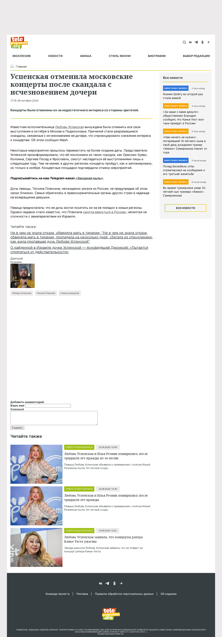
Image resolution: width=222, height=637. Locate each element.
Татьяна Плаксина (46, 293)
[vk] (190, 42)
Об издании (169, 593)
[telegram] (196, 42)
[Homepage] (20, 42)
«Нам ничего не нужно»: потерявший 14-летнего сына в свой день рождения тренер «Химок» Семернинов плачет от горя (185, 144)
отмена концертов (69, 293)
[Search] (184, 42)
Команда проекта (58, 593)
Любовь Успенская (69, 127)
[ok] (202, 42)
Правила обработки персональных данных (124, 593)
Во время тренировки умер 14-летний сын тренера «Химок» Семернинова (184, 191)
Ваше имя (17, 405)
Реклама (82, 593)
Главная (21, 66)
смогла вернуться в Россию (104, 212)
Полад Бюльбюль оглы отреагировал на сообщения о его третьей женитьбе (184, 170)
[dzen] (209, 42)
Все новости (185, 208)
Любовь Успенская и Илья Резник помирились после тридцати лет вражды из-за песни (106, 456)
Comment (17, 409)
